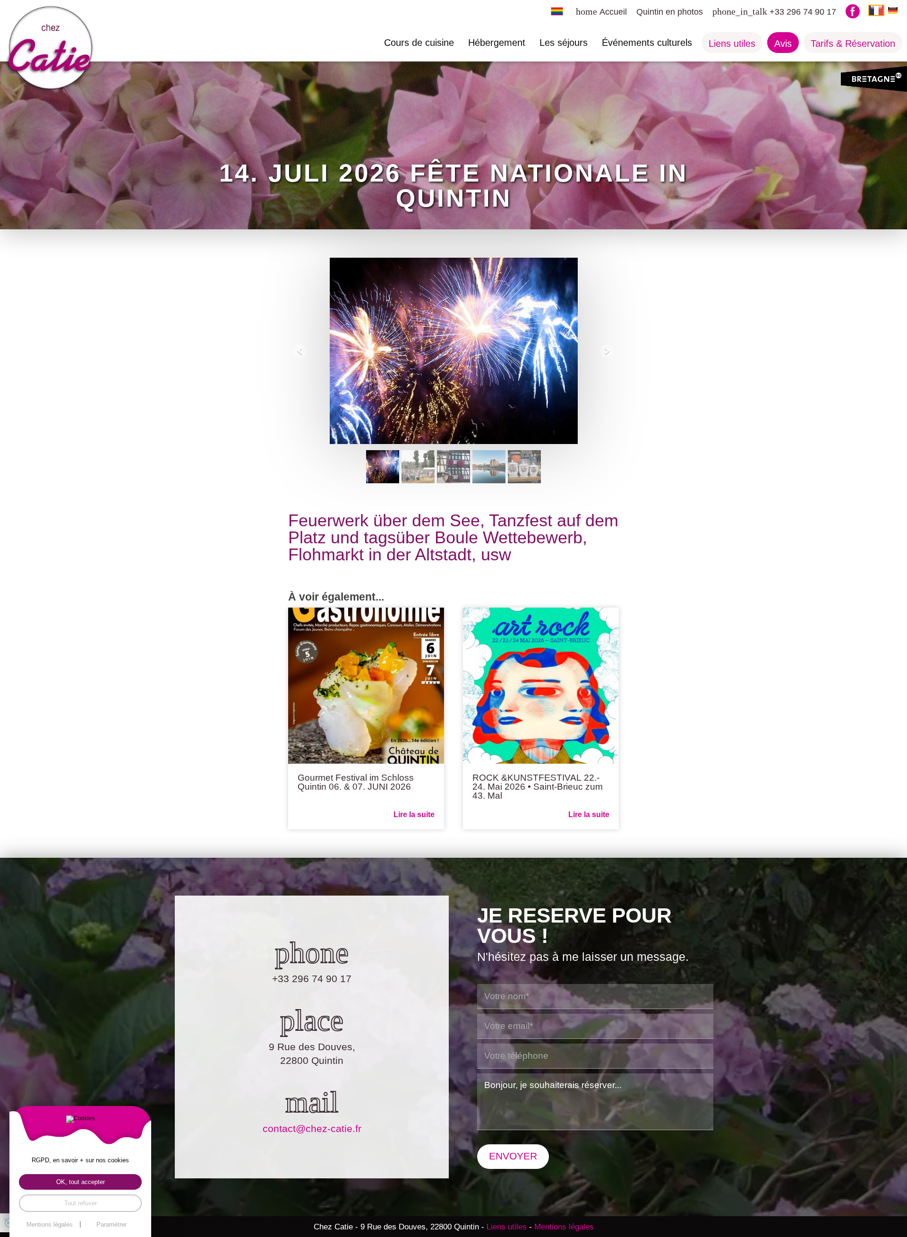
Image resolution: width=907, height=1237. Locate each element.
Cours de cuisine (419, 42)
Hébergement (496, 42)
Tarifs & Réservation (853, 43)
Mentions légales (564, 1226)
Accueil (613, 12)
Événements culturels (647, 42)
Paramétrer (111, 1224)
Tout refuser (80, 1203)
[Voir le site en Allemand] (893, 10)
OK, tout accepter (80, 1181)
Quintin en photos (669, 12)
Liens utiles (732, 43)
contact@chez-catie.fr (312, 1128)
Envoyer (513, 1156)
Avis (783, 43)
